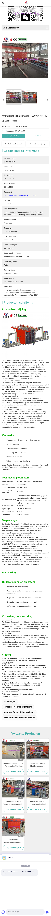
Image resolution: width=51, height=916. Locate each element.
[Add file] (3, 912)
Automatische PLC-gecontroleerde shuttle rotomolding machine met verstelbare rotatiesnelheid (38, 802)
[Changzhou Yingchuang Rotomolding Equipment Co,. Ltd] (26, 3)
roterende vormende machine (18, 707)
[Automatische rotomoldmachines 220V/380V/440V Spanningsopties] (25, 62)
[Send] (48, 912)
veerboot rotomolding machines (19, 712)
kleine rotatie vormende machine (19, 718)
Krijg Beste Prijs (13, 136)
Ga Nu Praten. (37, 136)
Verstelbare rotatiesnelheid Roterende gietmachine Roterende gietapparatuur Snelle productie (13, 841)
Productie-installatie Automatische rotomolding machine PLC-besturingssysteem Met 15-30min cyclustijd (13, 802)
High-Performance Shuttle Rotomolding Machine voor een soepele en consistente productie (13, 764)
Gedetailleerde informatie (13, 144)
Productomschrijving (37, 144)
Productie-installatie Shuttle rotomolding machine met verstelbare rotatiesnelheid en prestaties (38, 764)
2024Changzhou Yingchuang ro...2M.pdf (20, 195)
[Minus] (47, 857)
